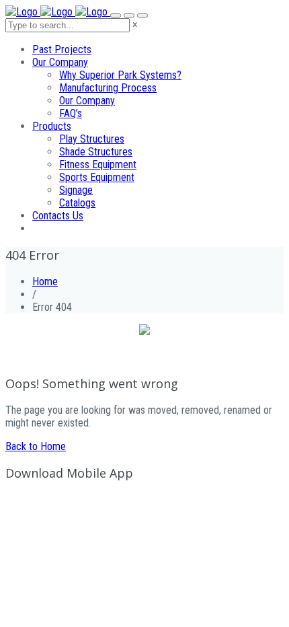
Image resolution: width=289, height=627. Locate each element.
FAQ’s (70, 113)
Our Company (60, 62)
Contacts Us (57, 215)
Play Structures (91, 139)
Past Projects (61, 49)
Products (51, 126)
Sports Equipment (96, 177)
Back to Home (35, 446)
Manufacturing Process (108, 87)
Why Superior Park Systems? (120, 75)
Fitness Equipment (97, 164)
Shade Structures (95, 151)
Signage (76, 190)
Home (45, 281)
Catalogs (77, 202)
